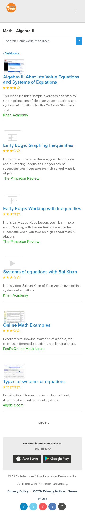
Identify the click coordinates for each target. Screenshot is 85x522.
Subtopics (12, 53)
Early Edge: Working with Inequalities (42, 209)
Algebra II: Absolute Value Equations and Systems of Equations (41, 79)
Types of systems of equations (34, 382)
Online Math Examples (26, 325)
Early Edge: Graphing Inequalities (38, 145)
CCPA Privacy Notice (49, 491)
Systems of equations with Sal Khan (40, 272)
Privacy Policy (18, 491)
